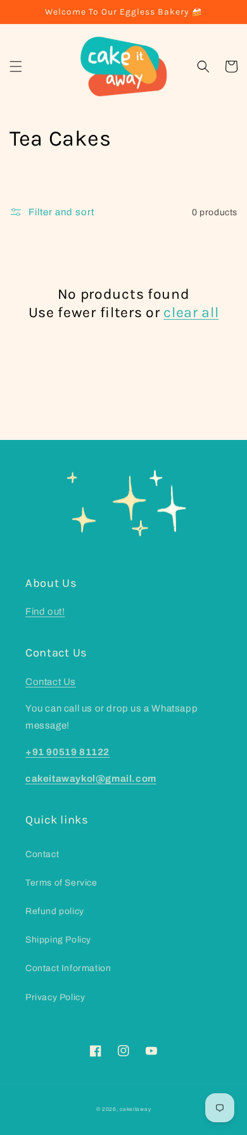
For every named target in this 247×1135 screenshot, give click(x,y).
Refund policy (54, 911)
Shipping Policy (58, 939)
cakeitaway (135, 1109)
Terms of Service (61, 882)
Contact (42, 854)
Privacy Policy (55, 997)
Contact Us (50, 682)
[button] (16, 66)
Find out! (45, 611)
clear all (190, 312)
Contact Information (68, 968)
